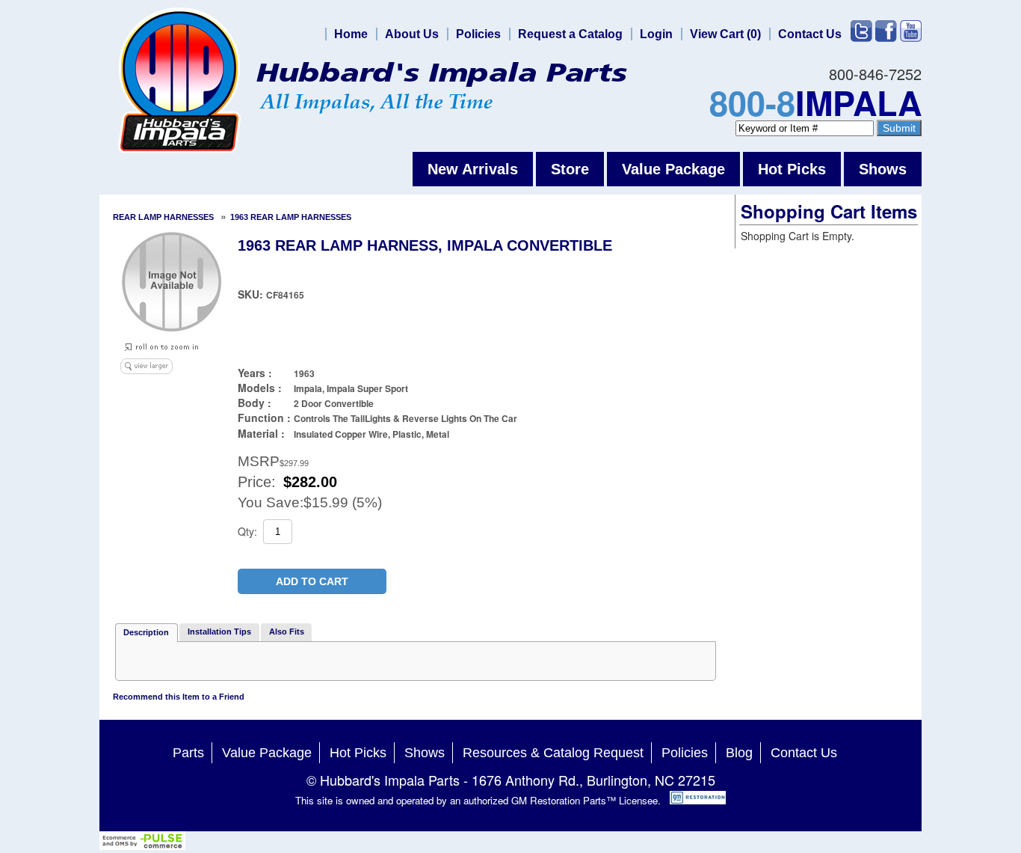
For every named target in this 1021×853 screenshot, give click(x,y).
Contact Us (810, 34)
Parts (188, 752)
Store (570, 169)
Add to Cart (312, 581)
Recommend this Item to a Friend (178, 696)
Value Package (673, 169)
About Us (412, 34)
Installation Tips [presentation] (219, 631)
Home (351, 34)
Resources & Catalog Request (553, 752)
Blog (739, 752)
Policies (478, 34)
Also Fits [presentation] (286, 631)
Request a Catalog (570, 34)
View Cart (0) (725, 34)
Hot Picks (792, 169)
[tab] (146, 633)
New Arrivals (473, 169)
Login (656, 34)
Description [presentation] (146, 632)
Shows (883, 169)
